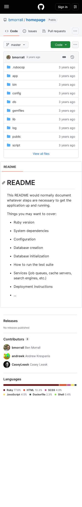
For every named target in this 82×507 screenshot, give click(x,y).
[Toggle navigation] (6, 6)
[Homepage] (41, 6)
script (16, 145)
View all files (41, 153)
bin (14, 84)
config (16, 93)
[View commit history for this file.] (72, 57)
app (15, 76)
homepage (35, 20)
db (14, 102)
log (14, 128)
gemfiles (18, 110)
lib (14, 119)
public (16, 136)
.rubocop (18, 67)
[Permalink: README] (4, 183)
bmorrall (15, 20)
